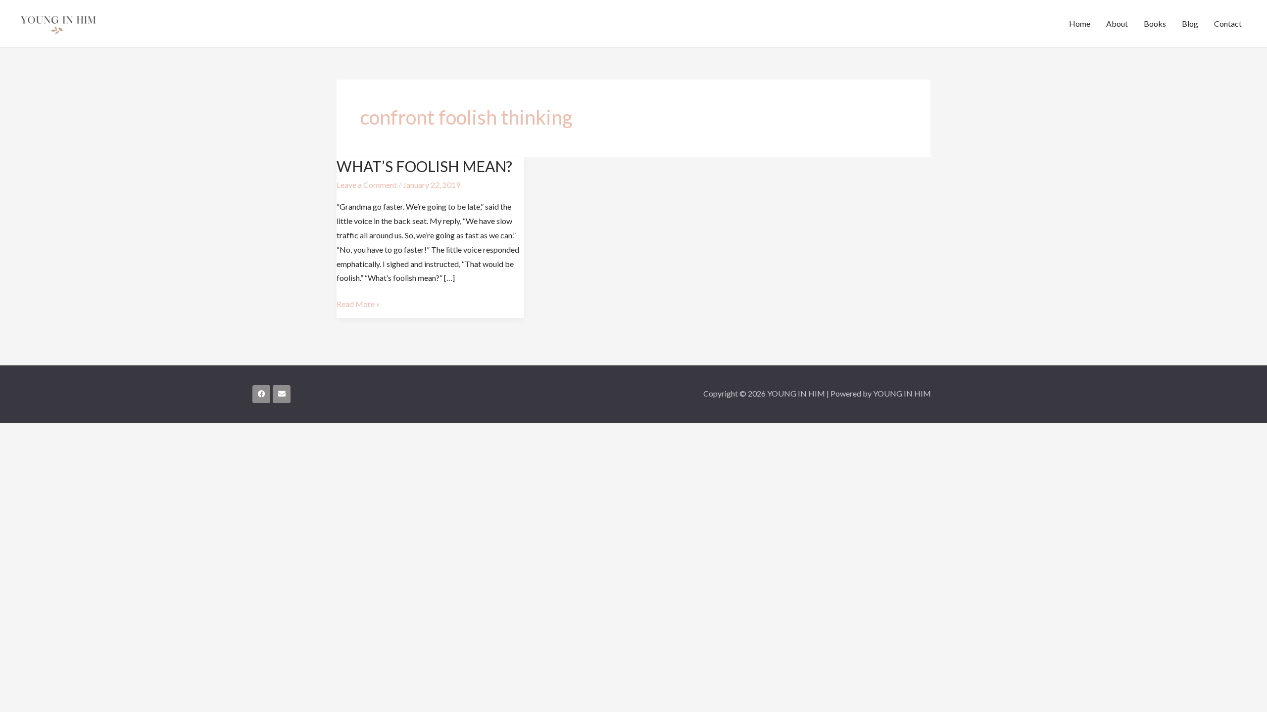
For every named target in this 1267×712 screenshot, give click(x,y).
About (1117, 23)
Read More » (358, 303)
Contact (1228, 23)
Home (1079, 23)
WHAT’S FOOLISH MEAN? (424, 166)
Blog (1190, 23)
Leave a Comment (367, 184)
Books (1155, 23)
